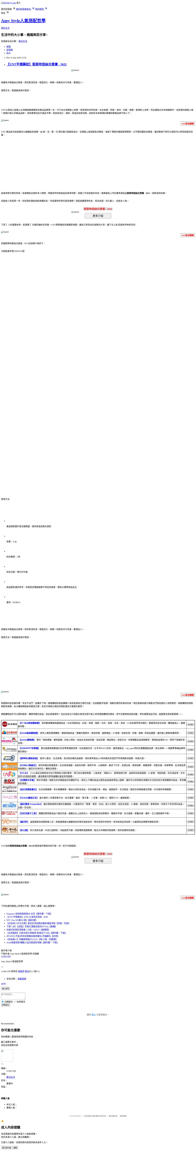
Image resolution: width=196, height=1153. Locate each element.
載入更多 (5, 989)
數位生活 (23, 41)
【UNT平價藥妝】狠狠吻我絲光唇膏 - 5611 (36, 64)
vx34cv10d (6, 956)
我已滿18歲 (6, 1148)
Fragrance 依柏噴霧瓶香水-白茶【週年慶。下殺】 (29, 914)
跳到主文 (5, 28)
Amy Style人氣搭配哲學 (23, 20)
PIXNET (78, 1116)
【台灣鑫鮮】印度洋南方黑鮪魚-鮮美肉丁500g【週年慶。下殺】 (36, 933)
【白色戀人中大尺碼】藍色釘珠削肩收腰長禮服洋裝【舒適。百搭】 (38, 923)
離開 (15, 1148)
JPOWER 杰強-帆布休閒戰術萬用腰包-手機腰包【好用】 (32, 936)
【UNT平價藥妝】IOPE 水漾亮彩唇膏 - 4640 (27, 917)
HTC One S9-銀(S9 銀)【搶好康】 (21, 920)
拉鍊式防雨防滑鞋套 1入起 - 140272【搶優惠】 (28, 930)
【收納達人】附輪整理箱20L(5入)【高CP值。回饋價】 (32, 939)
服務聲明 (123, 1116)
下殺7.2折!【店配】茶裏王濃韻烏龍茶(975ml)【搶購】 (31, 926)
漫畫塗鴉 (22, 979)
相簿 (8, 46)
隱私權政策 (113, 1116)
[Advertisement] (75, 160)
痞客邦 (21, 971)
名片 (8, 53)
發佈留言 (5, 1005)
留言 (27, 971)
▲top (3, 983)
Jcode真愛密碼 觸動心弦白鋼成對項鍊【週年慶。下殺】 (32, 942)
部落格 (9, 50)
